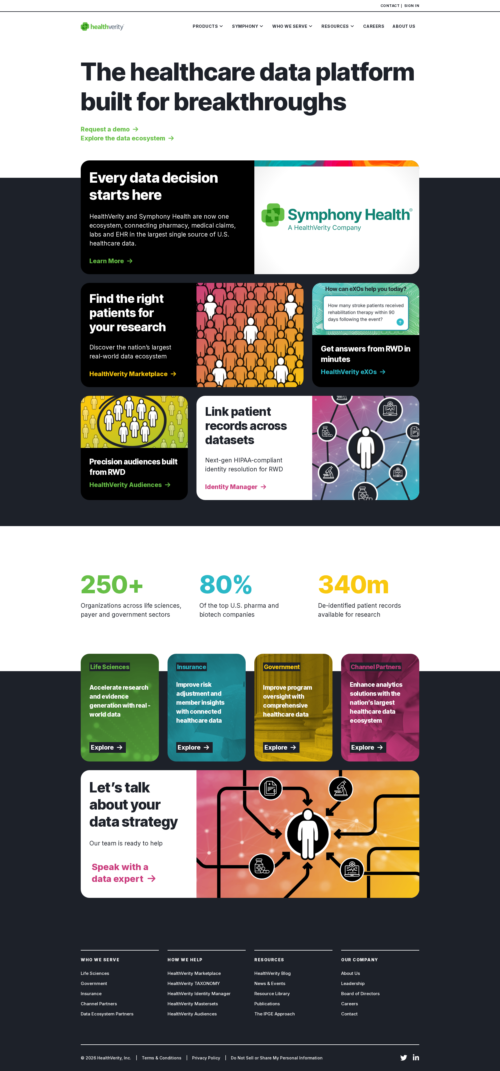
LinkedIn (415, 1058)
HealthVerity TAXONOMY (194, 983)
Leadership (353, 983)
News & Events (269, 983)
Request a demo (105, 129)
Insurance (91, 993)
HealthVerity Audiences (192, 1014)
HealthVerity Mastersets (193, 1003)
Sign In (412, 5)
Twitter (403, 1058)
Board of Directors (360, 993)
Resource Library (272, 993)
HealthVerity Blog (272, 973)
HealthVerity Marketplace (194, 973)
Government (94, 983)
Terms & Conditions (161, 1057)
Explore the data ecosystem (123, 138)
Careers (349, 1003)
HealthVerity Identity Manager (199, 993)
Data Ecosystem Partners (107, 1014)
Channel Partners (99, 1003)
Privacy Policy (206, 1057)
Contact (390, 5)
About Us (350, 973)
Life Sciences (95, 973)
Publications (267, 1003)
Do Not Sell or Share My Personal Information (277, 1057)
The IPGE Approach (274, 1014)
